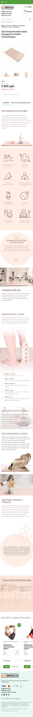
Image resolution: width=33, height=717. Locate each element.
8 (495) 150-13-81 (5, 688)
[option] (7, 75)
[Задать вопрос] (18, 660)
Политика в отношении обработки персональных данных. (14, 708)
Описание (6, 103)
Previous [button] (2, 75)
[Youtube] (7, 695)
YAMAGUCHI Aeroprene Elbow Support (8, 646)
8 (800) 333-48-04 (6, 13)
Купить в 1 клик (14, 666)
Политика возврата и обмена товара (9, 710)
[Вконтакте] (2, 695)
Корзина (29, 11)
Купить (6, 666)
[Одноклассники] (5, 695)
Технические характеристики (20, 103)
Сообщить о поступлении (10, 94)
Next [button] (31, 75)
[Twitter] (9, 695)
